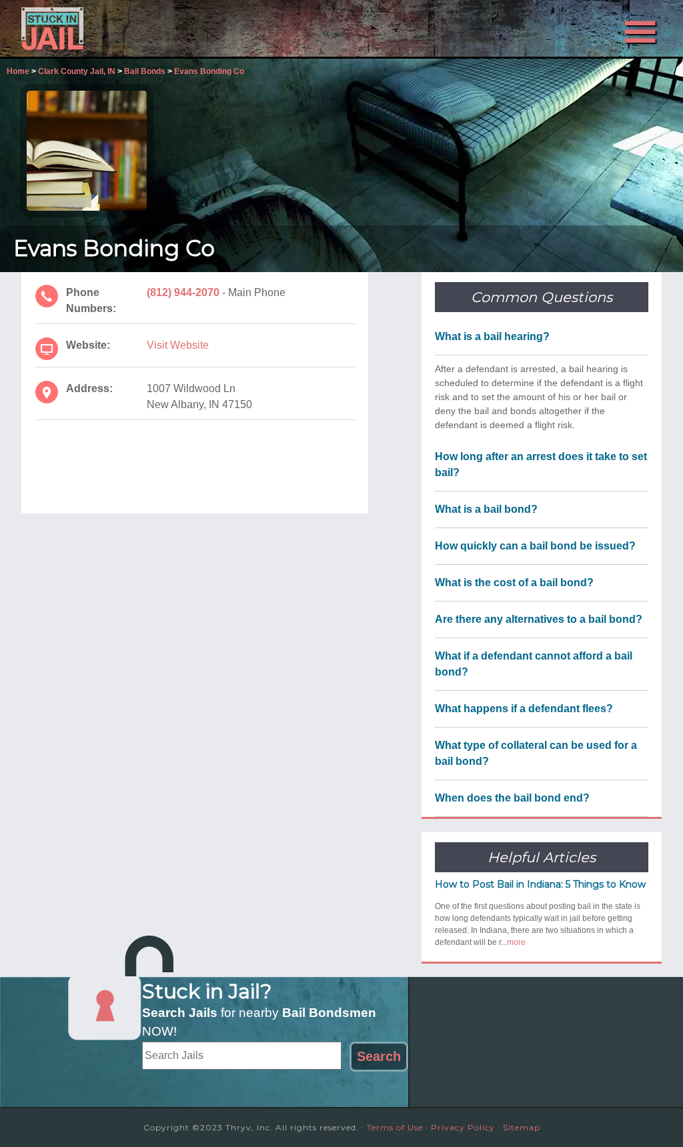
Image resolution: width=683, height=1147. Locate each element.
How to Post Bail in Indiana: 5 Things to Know (540, 884)
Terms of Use (395, 1127)
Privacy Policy (463, 1127)
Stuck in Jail (141, 28)
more (516, 942)
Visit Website (178, 345)
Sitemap (521, 1127)
